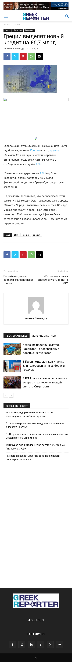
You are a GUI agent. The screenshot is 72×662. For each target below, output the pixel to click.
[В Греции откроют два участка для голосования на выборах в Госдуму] (12, 366)
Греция (16, 24)
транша (54, 150)
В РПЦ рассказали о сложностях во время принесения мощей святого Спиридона (45, 382)
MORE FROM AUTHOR (44, 335)
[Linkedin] (31, 644)
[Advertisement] (36, 523)
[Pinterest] (23, 56)
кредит (36, 234)
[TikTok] (40, 644)
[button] (6, 16)
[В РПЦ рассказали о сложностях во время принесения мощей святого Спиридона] (12, 382)
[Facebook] (6, 56)
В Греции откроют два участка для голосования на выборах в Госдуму (44, 365)
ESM (39, 164)
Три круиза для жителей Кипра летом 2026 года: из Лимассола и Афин (35, 447)
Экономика (29, 30)
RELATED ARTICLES (16, 335)
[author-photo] (36, 313)
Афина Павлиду (15, 48)
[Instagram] (21, 644)
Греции (35, 150)
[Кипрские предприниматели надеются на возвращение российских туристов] (12, 349)
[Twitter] (15, 56)
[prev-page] (5, 395)
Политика (17, 30)
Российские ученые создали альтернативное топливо (18, 280)
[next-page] (11, 395)
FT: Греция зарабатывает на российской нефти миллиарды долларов (33, 457)
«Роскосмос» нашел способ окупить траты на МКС (53, 280)
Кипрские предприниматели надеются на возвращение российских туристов (41, 349)
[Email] (39, 56)
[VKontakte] (59, 644)
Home (6, 24)
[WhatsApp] (31, 56)
